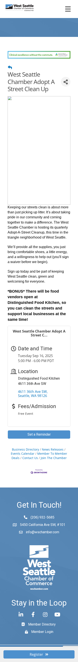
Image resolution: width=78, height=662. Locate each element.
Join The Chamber (54, 458)
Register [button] (36, 654)
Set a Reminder (39, 434)
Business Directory (25, 449)
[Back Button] (10, 67)
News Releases (52, 449)
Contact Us (30, 458)
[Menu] (68, 9)
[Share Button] (65, 82)
